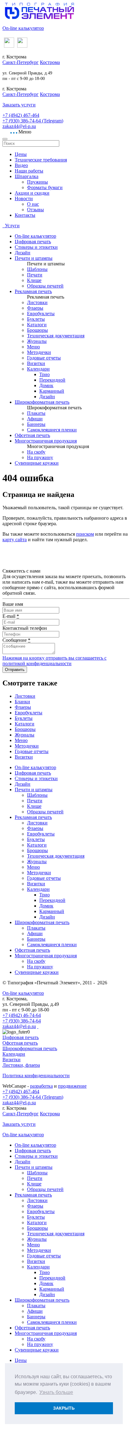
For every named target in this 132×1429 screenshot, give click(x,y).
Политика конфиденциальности (36, 1075)
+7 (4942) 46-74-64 (21, 1015)
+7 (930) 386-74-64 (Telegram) (32, 120)
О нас (33, 204)
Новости (24, 198)
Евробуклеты (41, 313)
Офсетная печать (32, 435)
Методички (39, 352)
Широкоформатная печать (42, 402)
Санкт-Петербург (20, 62)
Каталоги (37, 324)
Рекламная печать (33, 291)
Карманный (51, 391)
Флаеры (35, 308)
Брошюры (37, 330)
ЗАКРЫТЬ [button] (64, 1408)
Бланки (22, 701)
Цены (21, 154)
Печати (34, 274)
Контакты (25, 215)
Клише (34, 280)
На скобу (36, 452)
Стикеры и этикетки (36, 247)
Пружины (37, 182)
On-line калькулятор (23, 28)
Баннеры (36, 424)
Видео (21, 165)
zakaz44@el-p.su (19, 126)
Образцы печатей (45, 285)
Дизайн (22, 252)
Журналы (37, 341)
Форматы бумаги (45, 187)
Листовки (37, 302)
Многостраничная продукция (46, 440)
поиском (85, 534)
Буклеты (36, 319)
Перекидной (52, 380)
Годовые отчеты (44, 357)
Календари (38, 368)
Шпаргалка (26, 176)
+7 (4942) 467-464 (20, 115)
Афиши (35, 418)
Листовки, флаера (21, 1065)
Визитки (36, 363)
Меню (33, 346)
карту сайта (14, 539)
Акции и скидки (32, 193)
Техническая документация (55, 335)
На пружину (40, 457)
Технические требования (41, 159)
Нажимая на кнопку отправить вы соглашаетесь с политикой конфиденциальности (54, 660)
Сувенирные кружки (37, 463)
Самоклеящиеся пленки (52, 429)
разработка (41, 1086)
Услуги (12, 225)
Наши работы (29, 170)
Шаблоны (37, 269)
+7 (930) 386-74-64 (21, 1020)
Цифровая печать (33, 241)
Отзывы (35, 209)
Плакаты (36, 413)
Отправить (15, 669)
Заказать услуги (19, 104)
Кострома (50, 62)
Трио (44, 374)
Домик (46, 385)
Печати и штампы (33, 258)
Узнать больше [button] (56, 1392)
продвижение (72, 1086)
